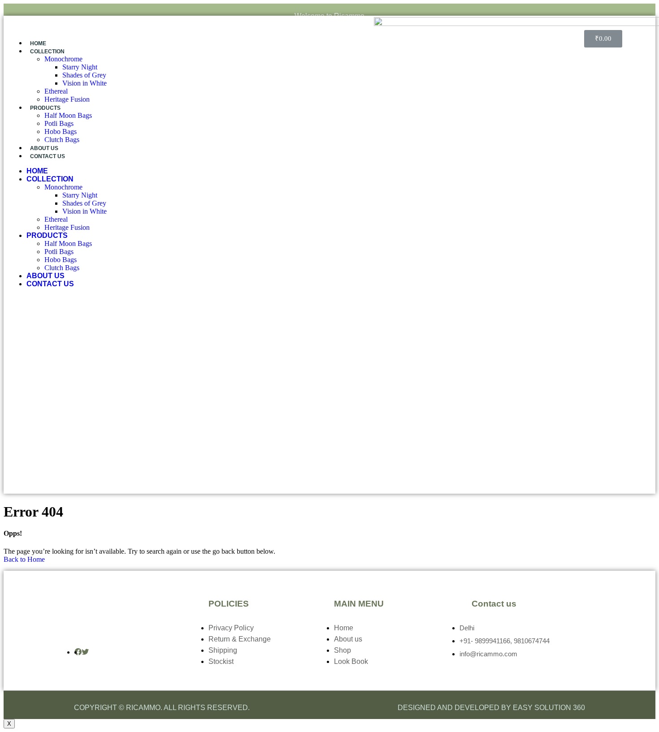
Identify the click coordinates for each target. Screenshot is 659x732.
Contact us (47, 156)
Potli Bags (59, 123)
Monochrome (63, 59)
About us (44, 148)
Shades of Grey (84, 75)
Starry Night (79, 67)
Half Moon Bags (68, 115)
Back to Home (24, 559)
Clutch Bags (61, 139)
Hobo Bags (60, 131)
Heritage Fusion (67, 99)
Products (45, 108)
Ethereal (56, 91)
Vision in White (84, 83)
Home (38, 43)
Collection (47, 51)
